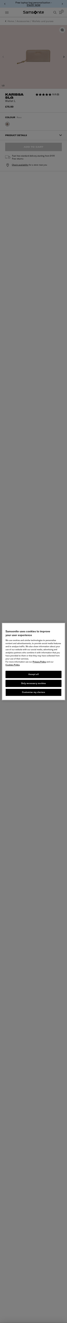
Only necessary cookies (33, 683)
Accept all (33, 674)
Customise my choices (33, 692)
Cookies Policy (12, 665)
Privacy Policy (39, 661)
